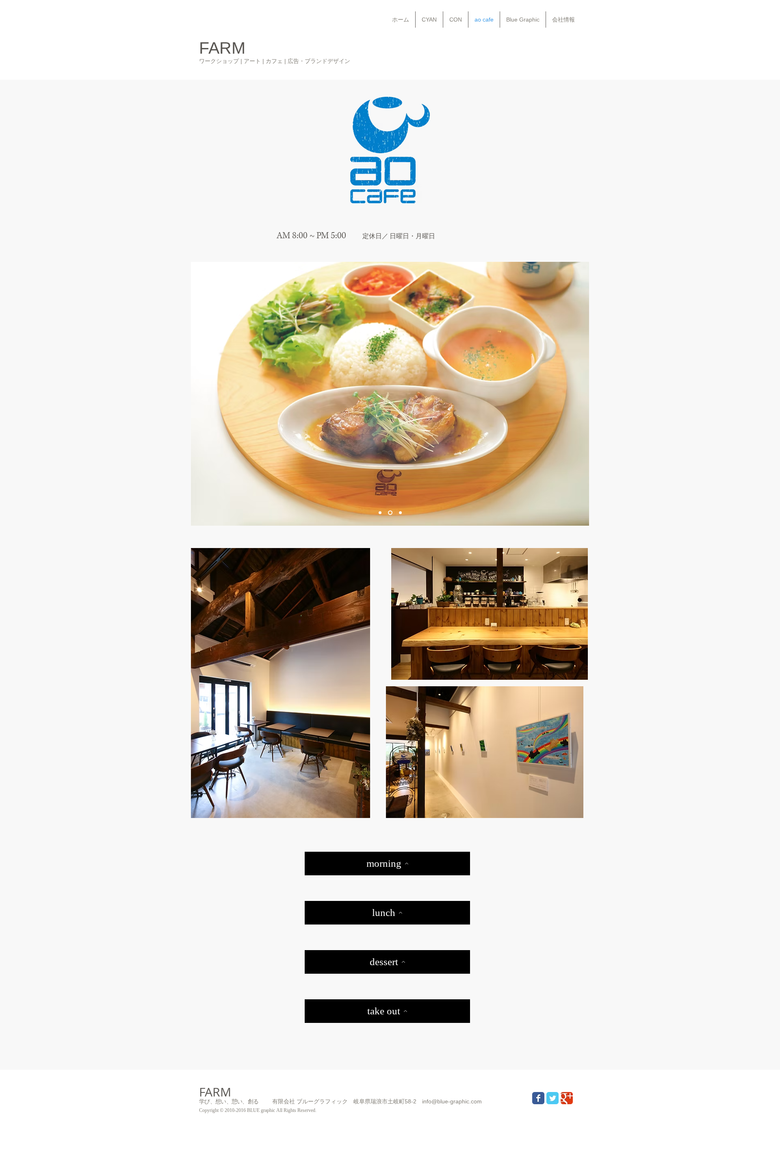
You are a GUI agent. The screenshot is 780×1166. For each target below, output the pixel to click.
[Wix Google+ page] (567, 1098)
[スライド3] (399, 513)
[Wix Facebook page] (538, 1098)
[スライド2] (389, 512)
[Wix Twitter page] (552, 1098)
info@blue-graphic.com (452, 1101)
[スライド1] (380, 512)
